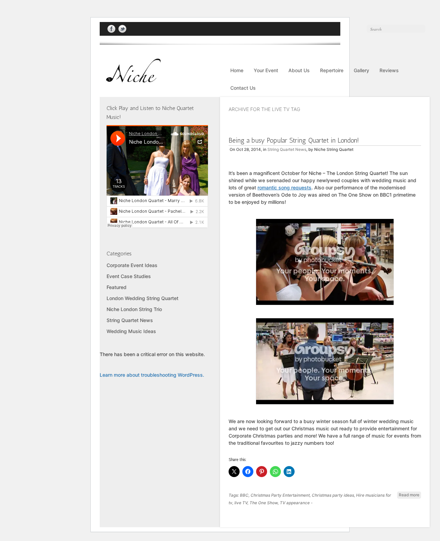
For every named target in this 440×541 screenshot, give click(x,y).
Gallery (361, 70)
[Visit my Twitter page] (122, 29)
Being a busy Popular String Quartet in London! (294, 140)
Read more (409, 495)
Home (236, 70)
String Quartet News (286, 149)
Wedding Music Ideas (131, 331)
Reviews (389, 70)
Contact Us (243, 88)
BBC (244, 495)
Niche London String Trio (134, 309)
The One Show (264, 502)
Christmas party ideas (333, 495)
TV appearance (295, 502)
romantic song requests (284, 187)
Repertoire (331, 70)
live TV (241, 502)
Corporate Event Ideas (132, 265)
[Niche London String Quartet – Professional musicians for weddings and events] (131, 80)
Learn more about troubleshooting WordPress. (152, 375)
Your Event (266, 70)
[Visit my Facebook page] (111, 29)
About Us (299, 70)
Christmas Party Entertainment (280, 495)
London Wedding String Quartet (142, 298)
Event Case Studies (129, 276)
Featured (116, 287)
